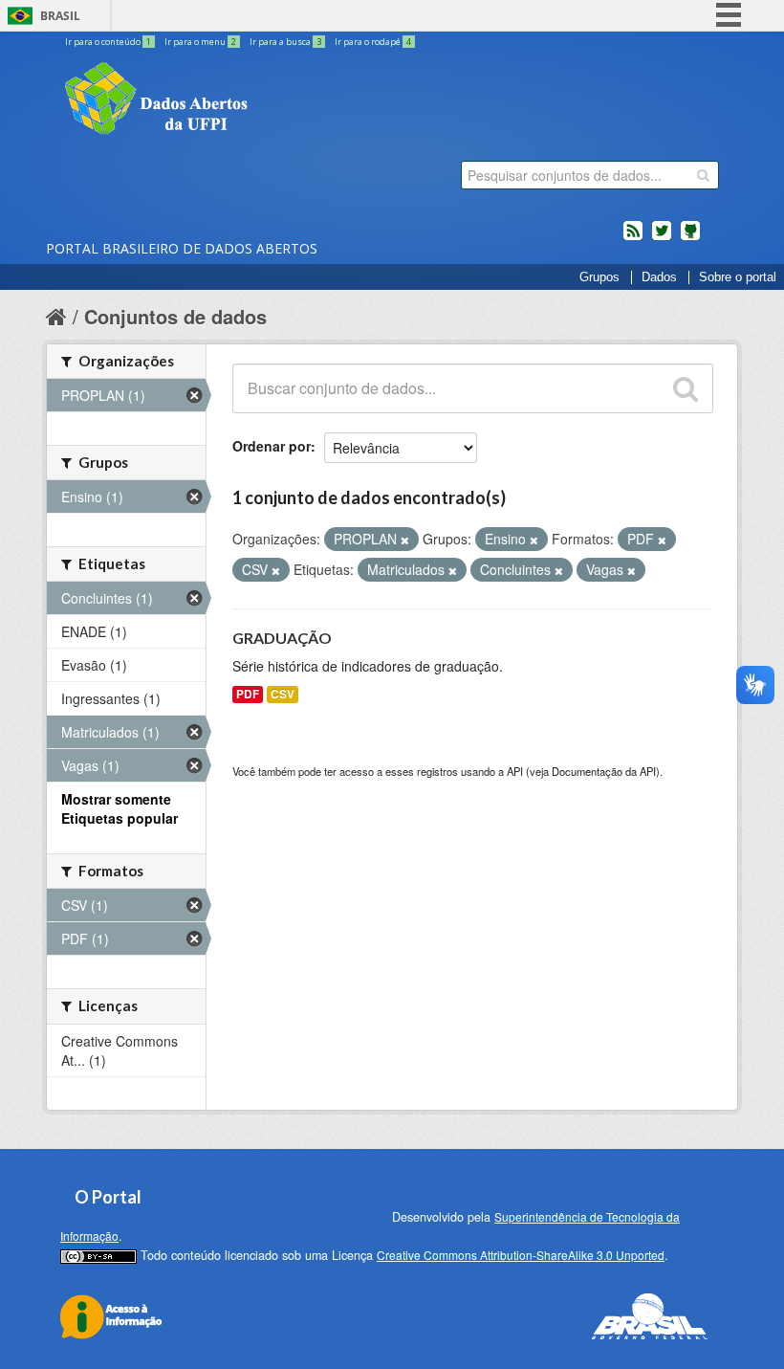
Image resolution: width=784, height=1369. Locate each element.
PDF (247, 694)
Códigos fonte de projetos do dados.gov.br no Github (690, 238)
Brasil (60, 16)
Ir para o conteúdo (108, 41)
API (515, 771)
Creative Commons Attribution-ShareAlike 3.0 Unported (520, 1255)
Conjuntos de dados (175, 316)
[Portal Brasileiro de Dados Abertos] (270, 100)
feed (632, 238)
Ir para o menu (200, 41)
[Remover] (405, 539)
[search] (703, 175)
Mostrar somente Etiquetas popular (119, 808)
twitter (661, 238)
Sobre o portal (737, 277)
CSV (282, 694)
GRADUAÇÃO (282, 638)
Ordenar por (271, 445)
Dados (659, 277)
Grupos (599, 277)
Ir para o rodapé (373, 41)
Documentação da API (604, 771)
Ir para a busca (285, 41)
